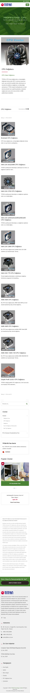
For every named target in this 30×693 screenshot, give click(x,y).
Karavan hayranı (15, 563)
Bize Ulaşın (5, 569)
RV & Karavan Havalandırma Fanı (11, 433)
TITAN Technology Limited (17, 687)
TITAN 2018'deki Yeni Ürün (8, 654)
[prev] (2, 400)
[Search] (27, 404)
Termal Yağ (15, 565)
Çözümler (5, 681)
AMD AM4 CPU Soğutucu (9, 300)
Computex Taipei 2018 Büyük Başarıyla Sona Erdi (13, 648)
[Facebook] (1, 618)
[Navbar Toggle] (27, 4)
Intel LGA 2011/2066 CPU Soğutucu (13, 164)
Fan (7, 565)
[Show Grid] (26, 109)
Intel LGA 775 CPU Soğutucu (11, 273)
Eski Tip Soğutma (7, 428)
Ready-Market (21, 690)
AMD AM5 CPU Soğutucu (9, 326)
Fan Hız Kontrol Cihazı (7, 567)
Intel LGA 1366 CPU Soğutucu (11, 246)
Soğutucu (6, 423)
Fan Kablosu (20, 565)
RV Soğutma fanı (7, 678)
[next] (27, 400)
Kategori (11, 23)
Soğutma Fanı (7, 418)
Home (7, 23)
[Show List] (28, 109)
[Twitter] (3, 618)
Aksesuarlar (10, 565)
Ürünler (15, 23)
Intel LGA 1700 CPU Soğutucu (11, 191)
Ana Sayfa (5, 667)
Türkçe (27, 1)
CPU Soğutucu (21, 23)
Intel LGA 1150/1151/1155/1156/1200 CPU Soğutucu (13, 219)
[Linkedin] (4, 618)
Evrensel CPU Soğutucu (9, 138)
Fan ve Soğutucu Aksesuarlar (10, 425)
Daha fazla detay (15, 502)
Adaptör (24, 565)
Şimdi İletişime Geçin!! (15, 582)
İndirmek (7, 451)
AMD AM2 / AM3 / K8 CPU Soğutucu (13, 353)
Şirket (4, 670)
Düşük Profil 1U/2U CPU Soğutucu (13, 379)
